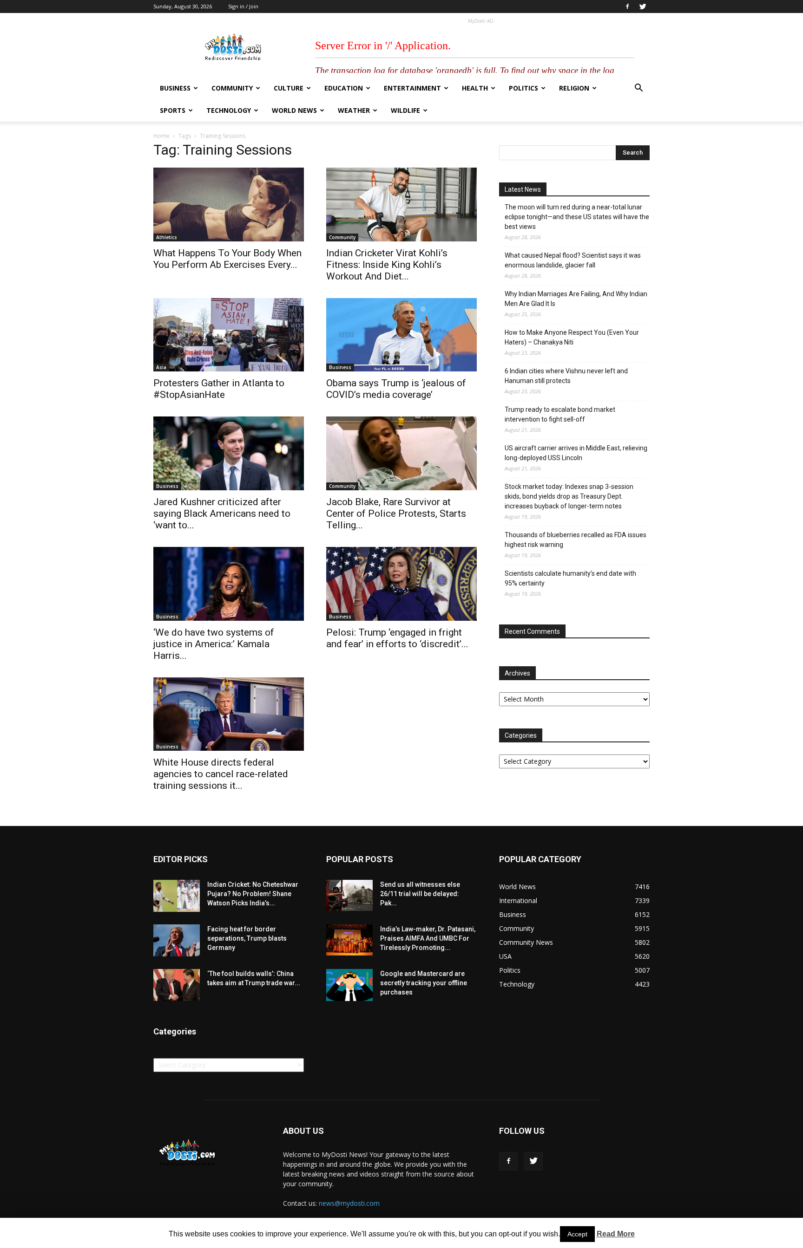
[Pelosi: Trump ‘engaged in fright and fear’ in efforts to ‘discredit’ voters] (401, 584)
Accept (577, 1234)
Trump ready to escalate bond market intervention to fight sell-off (560, 414)
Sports (172, 110)
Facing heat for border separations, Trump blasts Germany (247, 938)
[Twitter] (643, 6)
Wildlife (405, 110)
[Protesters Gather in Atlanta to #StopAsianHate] (228, 335)
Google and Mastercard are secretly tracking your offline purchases (423, 983)
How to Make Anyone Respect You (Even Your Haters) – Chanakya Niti (572, 337)
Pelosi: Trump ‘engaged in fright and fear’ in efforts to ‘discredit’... (397, 638)
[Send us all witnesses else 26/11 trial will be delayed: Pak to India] (349, 895)
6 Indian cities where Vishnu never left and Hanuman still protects (566, 375)
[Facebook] (627, 6)
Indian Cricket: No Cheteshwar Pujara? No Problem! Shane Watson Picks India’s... (252, 894)
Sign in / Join (243, 6)
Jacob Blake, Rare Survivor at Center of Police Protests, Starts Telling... (396, 513)
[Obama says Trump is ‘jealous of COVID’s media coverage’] (401, 335)
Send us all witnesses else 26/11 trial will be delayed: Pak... (420, 894)
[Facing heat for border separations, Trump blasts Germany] (176, 940)
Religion (574, 88)
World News (294, 110)
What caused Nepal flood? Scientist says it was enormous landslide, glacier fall (573, 260)
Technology (228, 110)
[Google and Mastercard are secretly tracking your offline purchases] (349, 985)
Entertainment (412, 88)
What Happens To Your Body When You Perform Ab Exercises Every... (227, 258)
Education (343, 88)
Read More (616, 1234)
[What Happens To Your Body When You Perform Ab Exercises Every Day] (228, 204)
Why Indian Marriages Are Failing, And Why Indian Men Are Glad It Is (576, 298)
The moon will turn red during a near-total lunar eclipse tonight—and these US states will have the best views (577, 216)
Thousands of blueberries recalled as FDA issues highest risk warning (575, 539)
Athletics (166, 237)
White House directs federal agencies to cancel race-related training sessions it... (220, 774)
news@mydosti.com (349, 1203)
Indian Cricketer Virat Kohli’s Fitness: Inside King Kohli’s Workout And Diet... (387, 264)
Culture (288, 88)
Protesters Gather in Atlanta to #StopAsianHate (218, 388)
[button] (638, 88)
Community (232, 88)
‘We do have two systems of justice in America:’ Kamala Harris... (213, 644)
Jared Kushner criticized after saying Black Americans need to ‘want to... (221, 513)
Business (175, 88)
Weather (354, 110)
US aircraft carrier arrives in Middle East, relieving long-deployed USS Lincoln (576, 453)
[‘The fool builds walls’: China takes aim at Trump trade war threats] (176, 985)
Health (475, 88)
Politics (523, 88)
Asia (161, 367)
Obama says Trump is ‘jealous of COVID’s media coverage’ (396, 388)
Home (161, 136)
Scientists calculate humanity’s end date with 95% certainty (570, 578)
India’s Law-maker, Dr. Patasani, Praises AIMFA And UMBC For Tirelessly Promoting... (427, 938)
